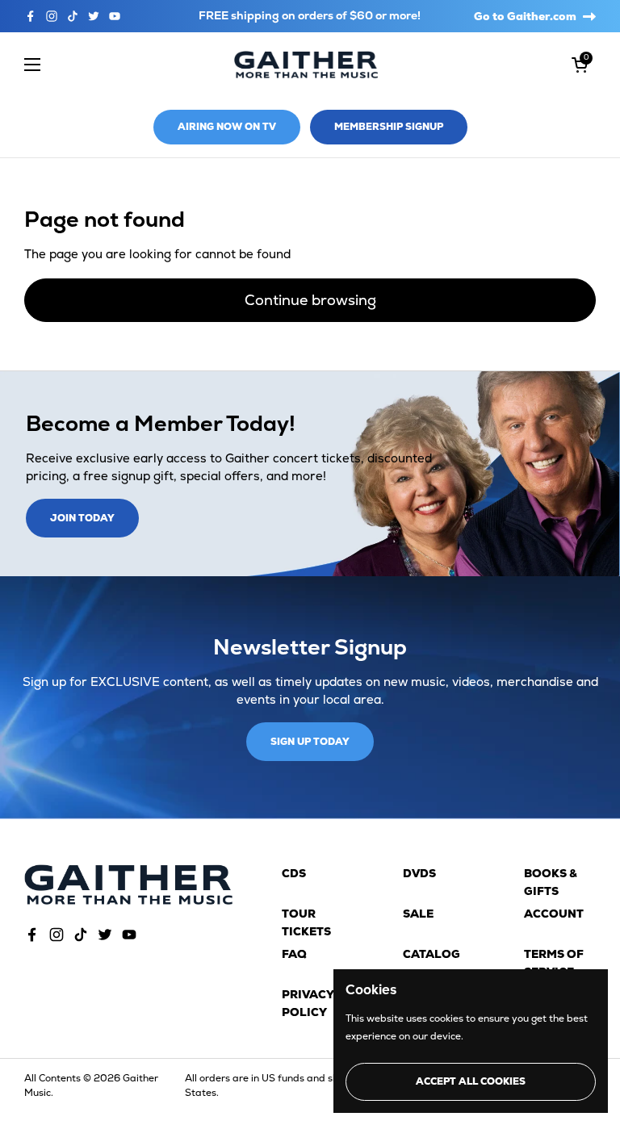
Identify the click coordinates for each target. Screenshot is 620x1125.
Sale (418, 913)
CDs (294, 873)
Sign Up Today (310, 741)
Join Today (82, 518)
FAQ (294, 954)
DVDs (419, 873)
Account (554, 913)
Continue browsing (310, 300)
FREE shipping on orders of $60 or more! (310, 16)
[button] (579, 64)
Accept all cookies (471, 1081)
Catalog (431, 954)
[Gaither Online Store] (306, 65)
